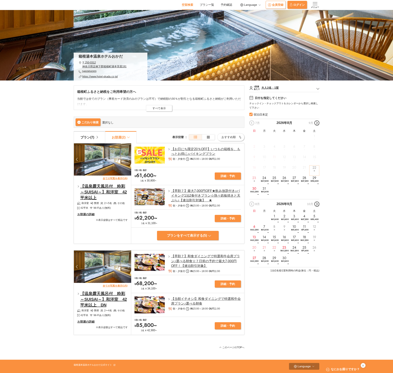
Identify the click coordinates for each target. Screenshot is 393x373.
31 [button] (265, 191)
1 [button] (314, 136)
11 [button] (274, 157)
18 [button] (274, 167)
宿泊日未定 (261, 114)
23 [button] (254, 178)
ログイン (299, 4)
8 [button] (314, 146)
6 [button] (294, 146)
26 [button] (285, 180)
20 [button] (294, 167)
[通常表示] (195, 137)
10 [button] (264, 157)
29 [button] (314, 180)
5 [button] (284, 146)
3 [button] (264, 146)
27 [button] (295, 180)
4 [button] (274, 146)
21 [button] (304, 167)
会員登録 (277, 4)
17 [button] (264, 167)
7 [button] (304, 146)
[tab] (89, 137)
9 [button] (254, 157)
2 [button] (254, 146)
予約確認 (226, 4)
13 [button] (294, 157)
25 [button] (275, 180)
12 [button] (284, 157)
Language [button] (250, 4)
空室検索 (187, 4)
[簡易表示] (208, 137)
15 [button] (314, 157)
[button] (110, 64)
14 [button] (304, 157)
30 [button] (254, 191)
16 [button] (254, 167)
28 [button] (305, 180)
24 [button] (265, 180)
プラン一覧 (207, 4)
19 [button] (284, 167)
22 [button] (314, 167)
